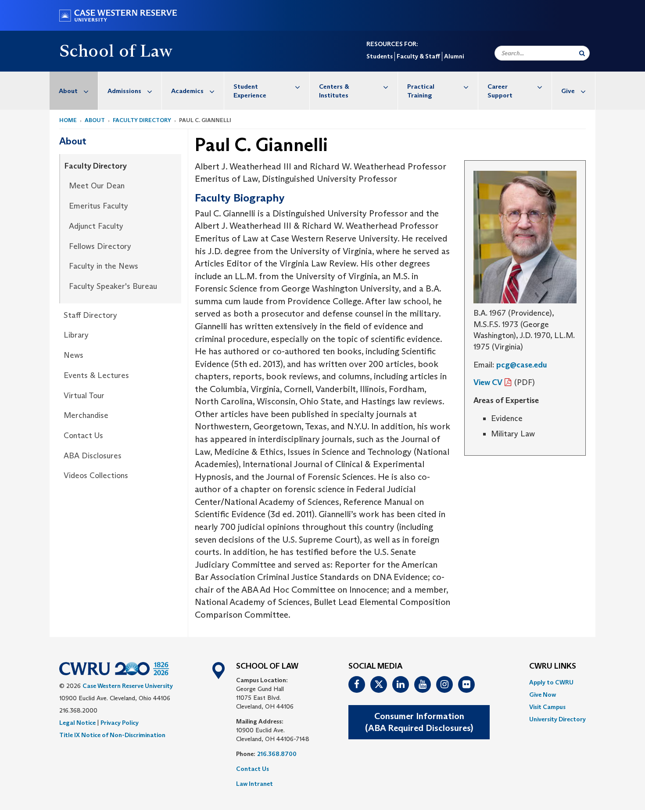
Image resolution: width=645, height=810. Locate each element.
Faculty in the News (103, 266)
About (68, 90)
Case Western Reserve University (127, 686)
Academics (187, 90)
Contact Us (83, 435)
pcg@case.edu (521, 365)
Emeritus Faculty (98, 206)
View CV (487, 382)
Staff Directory (90, 315)
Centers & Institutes (334, 90)
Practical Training (420, 90)
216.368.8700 (277, 754)
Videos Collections (96, 475)
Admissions (124, 90)
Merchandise (86, 415)
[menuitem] (74, 91)
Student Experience (249, 90)
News (73, 355)
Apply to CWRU (551, 682)
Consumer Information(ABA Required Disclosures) (419, 722)
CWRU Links (552, 666)
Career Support (499, 90)
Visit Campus (547, 707)
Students (379, 56)
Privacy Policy (119, 723)
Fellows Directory (100, 246)
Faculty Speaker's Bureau (113, 286)
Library (76, 335)
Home (68, 120)
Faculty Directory (142, 120)
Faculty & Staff (418, 56)
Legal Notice (77, 723)
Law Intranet (254, 784)
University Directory (557, 719)
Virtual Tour (84, 395)
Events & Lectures (96, 375)
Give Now (542, 694)
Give (568, 90)
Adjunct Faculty (96, 226)
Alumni (454, 56)
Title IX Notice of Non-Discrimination (112, 735)
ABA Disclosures (93, 456)
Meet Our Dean (97, 186)
